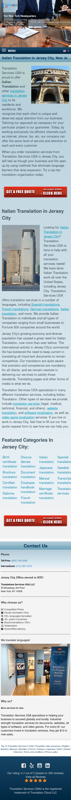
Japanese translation (46, 469)
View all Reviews (36, 777)
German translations (44, 309)
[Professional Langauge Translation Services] (8, 5)
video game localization (18, 417)
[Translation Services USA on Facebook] (23, 766)
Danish (67, 748)
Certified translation (10, 484)
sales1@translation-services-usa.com (53, 22)
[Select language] (65, 50)
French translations (15, 309)
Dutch (59, 748)
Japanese (50, 748)
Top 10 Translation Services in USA (17, 745)
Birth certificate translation (10, 461)
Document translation (28, 474)
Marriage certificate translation (46, 493)
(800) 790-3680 (19, 560)
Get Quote (35, 192)
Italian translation (46, 459)
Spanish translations (45, 304)
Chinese (40, 748)
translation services (26, 403)
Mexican (13, 748)
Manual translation (46, 480)
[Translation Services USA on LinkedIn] (47, 766)
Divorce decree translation (28, 461)
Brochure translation (10, 474)
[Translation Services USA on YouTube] (39, 766)
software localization (38, 412)
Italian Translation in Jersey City (56, 232)
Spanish (4, 748)
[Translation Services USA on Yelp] (31, 766)
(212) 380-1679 (24, 566)
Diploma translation (10, 495)
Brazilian (23, 748)
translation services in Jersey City (14, 95)
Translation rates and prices (48, 745)
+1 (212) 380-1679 (46, 20)
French (32, 748)
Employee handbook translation (28, 487)
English (65, 745)
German (18, 751)
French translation (28, 500)
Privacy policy (51, 751)
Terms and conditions (33, 751)
